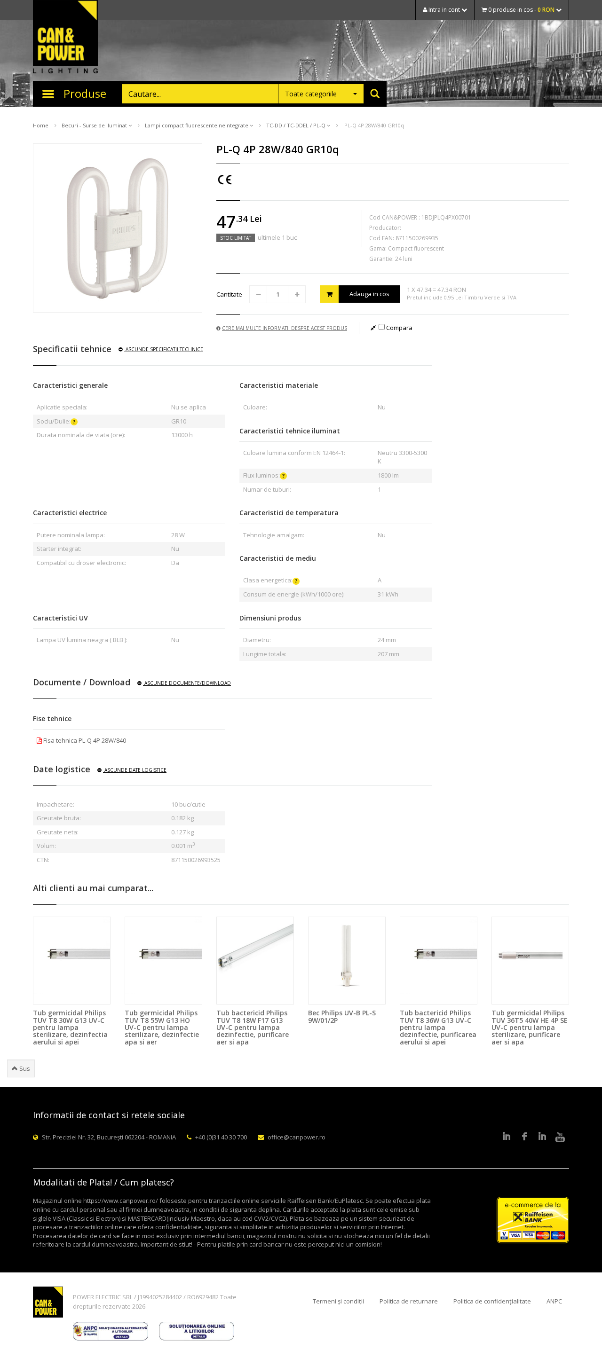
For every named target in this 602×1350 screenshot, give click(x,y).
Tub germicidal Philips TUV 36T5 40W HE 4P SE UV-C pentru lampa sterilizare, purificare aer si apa (529, 1027)
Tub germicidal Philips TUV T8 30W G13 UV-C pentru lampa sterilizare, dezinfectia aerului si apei (70, 1027)
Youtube (560, 1137)
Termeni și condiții (338, 1301)
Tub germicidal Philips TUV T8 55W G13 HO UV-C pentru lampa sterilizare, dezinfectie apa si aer (162, 1027)
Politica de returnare (409, 1301)
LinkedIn (506, 1137)
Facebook (524, 1137)
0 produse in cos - (520, 10)
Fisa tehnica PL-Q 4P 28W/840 (84, 740)
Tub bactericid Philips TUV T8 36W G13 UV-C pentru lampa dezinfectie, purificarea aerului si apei (438, 1027)
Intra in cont (444, 10)
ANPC (554, 1301)
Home (40, 125)
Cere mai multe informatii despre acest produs (284, 328)
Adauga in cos (369, 294)
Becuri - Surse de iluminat (95, 125)
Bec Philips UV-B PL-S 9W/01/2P (342, 1016)
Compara (398, 327)
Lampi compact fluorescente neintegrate (197, 125)
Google (542, 1137)
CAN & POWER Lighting (65, 37)
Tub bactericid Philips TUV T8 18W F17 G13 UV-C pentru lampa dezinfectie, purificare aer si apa (252, 1027)
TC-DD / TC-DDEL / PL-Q (296, 125)
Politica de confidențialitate (492, 1301)
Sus (24, 1068)
